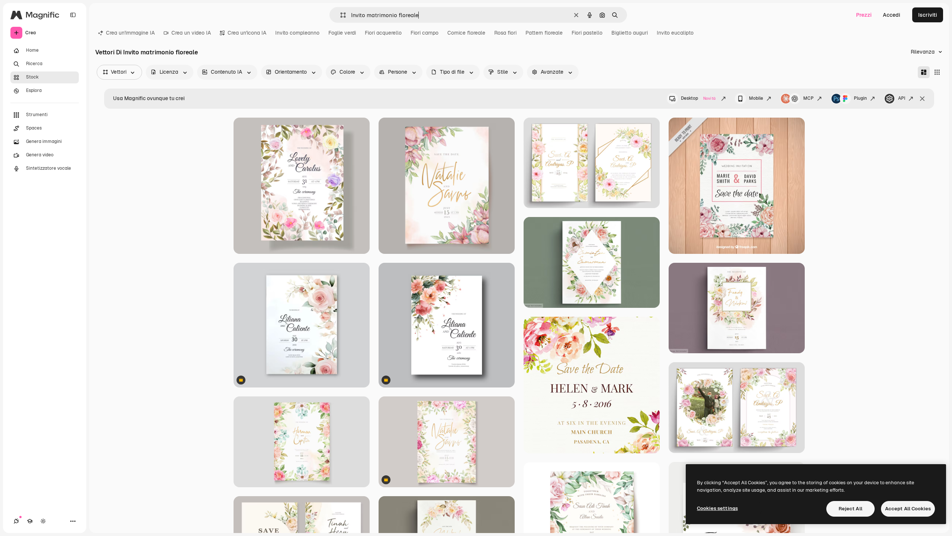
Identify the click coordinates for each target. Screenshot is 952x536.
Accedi (891, 15)
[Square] (937, 72)
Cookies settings (717, 508)
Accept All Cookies (908, 508)
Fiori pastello (587, 32)
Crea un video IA (191, 32)
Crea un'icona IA (247, 32)
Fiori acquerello (383, 32)
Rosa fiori (505, 32)
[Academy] (30, 521)
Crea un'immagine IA (130, 32)
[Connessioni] (16, 521)
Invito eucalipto (675, 32)
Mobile (756, 98)
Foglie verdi (342, 32)
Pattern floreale (544, 32)
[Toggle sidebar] (73, 15)
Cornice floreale (466, 32)
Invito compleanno (297, 32)
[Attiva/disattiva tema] (43, 521)
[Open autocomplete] (340, 15)
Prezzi (864, 15)
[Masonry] (924, 72)
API (901, 98)
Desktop (698, 98)
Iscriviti (927, 15)
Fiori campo (424, 32)
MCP (808, 98)
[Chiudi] (922, 99)
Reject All (850, 508)
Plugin (860, 98)
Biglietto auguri (629, 32)
